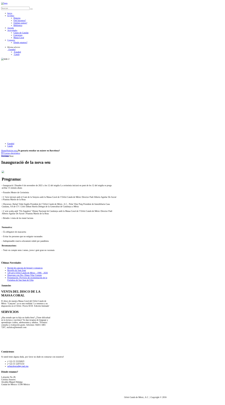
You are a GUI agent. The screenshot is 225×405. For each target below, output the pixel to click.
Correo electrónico (11, 153)
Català (16, 54)
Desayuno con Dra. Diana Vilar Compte (24, 275)
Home (3, 151)
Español (11, 49)
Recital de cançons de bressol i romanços (25, 268)
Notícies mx (11, 151)
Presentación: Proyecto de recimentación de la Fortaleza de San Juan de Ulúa (27, 279)
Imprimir (5, 156)
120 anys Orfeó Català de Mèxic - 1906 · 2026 (27, 273)
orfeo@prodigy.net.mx (17, 366)
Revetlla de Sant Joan (16, 270)
